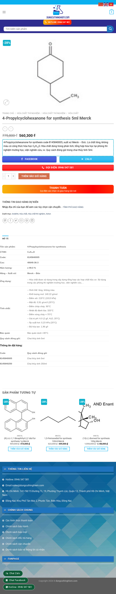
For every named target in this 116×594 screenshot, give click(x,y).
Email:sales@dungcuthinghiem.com (25, 485)
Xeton (48, 214)
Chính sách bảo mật (16, 532)
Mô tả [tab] (5, 238)
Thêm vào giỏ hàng (34, 176)
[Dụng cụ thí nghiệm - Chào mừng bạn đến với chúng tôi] (58, 12)
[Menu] (4, 12)
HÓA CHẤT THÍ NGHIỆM (28, 113)
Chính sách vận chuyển (18, 543)
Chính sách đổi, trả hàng (19, 538)
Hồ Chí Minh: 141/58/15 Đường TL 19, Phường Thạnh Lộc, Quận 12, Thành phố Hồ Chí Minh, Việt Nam (56, 493)
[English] (106, 4)
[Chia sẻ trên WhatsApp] (5, 220)
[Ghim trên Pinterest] (26, 220)
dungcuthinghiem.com (66, 581)
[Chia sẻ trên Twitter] (15, 220)
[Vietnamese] (111, 4)
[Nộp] (110, 29)
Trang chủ (8, 113)
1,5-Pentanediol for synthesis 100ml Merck (58, 440)
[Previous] (2, 427)
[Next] (113, 427)
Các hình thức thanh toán (19, 520)
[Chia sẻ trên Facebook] (10, 220)
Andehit (15, 214)
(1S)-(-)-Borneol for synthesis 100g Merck (96, 440)
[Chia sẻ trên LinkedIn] (32, 220)
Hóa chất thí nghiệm (54, 113)
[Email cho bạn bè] (21, 220)
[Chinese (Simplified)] (100, 4)
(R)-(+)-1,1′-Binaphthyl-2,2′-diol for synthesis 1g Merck (20, 440)
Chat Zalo (15, 573)
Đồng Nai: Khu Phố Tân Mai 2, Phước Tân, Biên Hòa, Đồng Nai (39, 500)
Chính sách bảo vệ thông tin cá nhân (25, 549)
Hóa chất (73, 113)
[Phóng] (6, 102)
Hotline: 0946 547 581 (17, 479)
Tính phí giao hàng (73, 207)
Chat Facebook (17, 580)
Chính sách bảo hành (17, 526)
